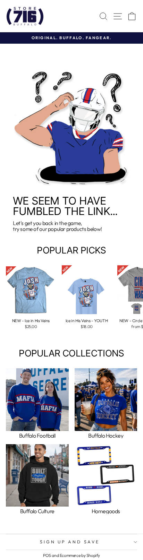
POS (47, 555)
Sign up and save (69, 541)
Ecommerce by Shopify (80, 555)
